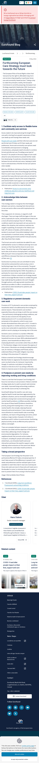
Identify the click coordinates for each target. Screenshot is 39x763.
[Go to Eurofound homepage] (7, 2)
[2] (19, 401)
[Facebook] (15, 707)
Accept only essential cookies (19, 759)
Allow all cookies (19, 754)
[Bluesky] (9, 713)
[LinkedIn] (9, 707)
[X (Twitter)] (15, 713)
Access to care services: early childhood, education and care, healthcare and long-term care (19, 191)
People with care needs (9, 141)
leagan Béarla (10, 18)
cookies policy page (28, 746)
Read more (21, 585)
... (20, 53)
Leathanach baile (8, 53)
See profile (21, 540)
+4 (4, 116)
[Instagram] (21, 707)
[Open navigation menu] (35, 2)
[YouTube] (27, 707)
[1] (11, 258)
